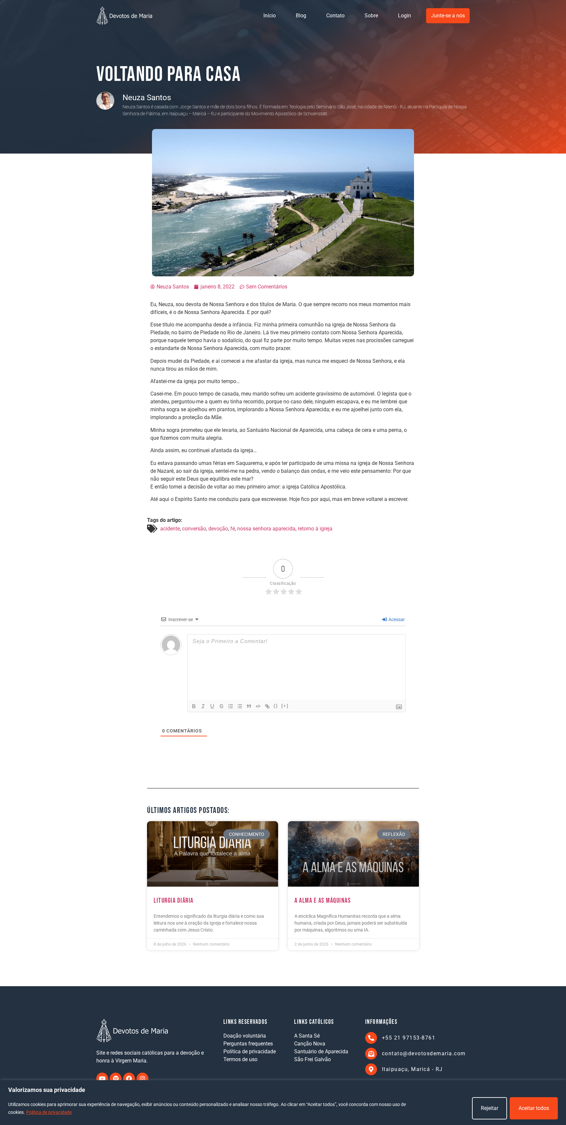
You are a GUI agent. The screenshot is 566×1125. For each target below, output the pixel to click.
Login (404, 15)
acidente (170, 529)
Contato (335, 15)
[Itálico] (203, 706)
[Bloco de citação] (249, 706)
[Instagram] (142, 1078)
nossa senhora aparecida (266, 529)
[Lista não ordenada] (239, 706)
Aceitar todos (534, 1108)
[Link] (267, 706)
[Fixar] (221, 706)
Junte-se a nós (448, 15)
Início (269, 15)
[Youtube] (102, 1078)
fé (232, 529)
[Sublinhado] (212, 706)
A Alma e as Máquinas (322, 900)
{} (276, 705)
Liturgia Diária (174, 900)
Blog (301, 15)
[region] (283, 1102)
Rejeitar (489, 1108)
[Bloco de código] (258, 706)
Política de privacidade (49, 1112)
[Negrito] (193, 706)
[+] (285, 705)
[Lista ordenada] (230, 706)
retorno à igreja (315, 529)
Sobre (371, 15)
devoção (218, 529)
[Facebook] (129, 1078)
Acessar (396, 619)
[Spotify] (116, 1078)
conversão (194, 529)
